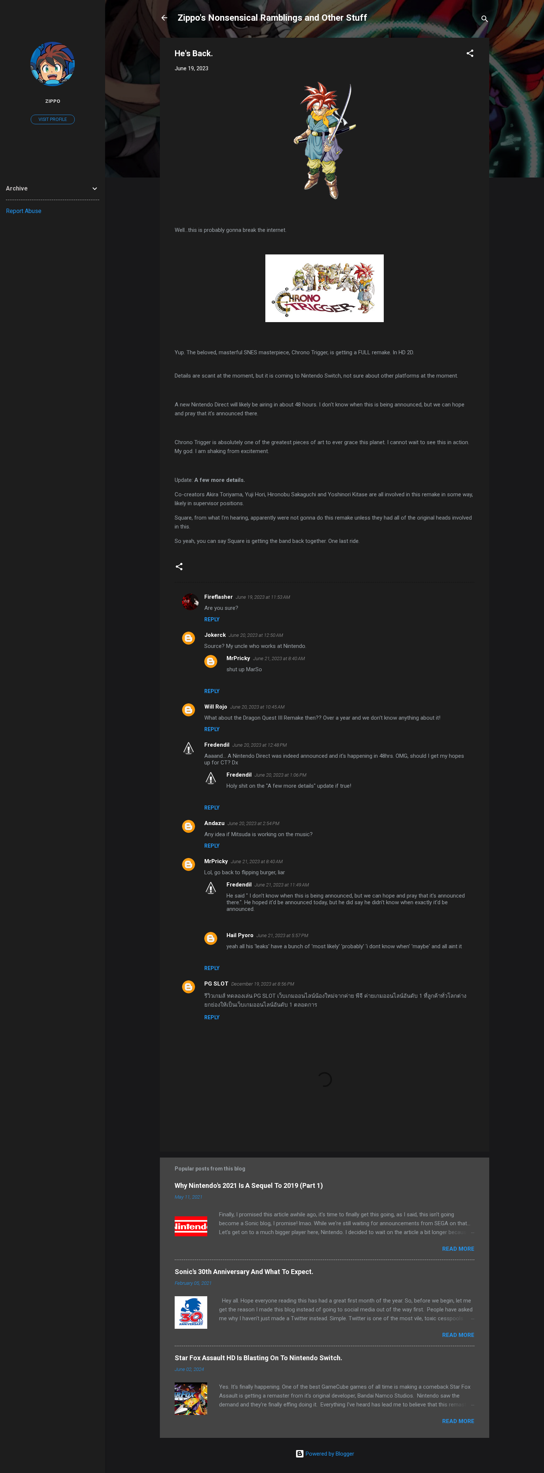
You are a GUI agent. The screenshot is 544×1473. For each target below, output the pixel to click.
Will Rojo (215, 706)
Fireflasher (218, 597)
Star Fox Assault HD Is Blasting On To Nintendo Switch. (258, 1358)
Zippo (52, 101)
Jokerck (215, 635)
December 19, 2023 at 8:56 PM (262, 984)
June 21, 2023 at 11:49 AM (282, 885)
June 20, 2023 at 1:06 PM (280, 775)
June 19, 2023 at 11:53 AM (263, 597)
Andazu (214, 823)
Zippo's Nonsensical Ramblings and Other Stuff (272, 18)
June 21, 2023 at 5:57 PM (282, 935)
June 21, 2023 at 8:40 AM (279, 658)
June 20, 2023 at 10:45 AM (257, 707)
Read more (458, 1249)
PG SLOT (216, 983)
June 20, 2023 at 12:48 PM (259, 745)
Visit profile (52, 119)
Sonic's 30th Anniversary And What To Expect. (244, 1272)
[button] (470, 54)
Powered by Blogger (329, 1453)
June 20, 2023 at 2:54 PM (253, 823)
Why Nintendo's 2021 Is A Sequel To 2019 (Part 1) (249, 1185)
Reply (211, 619)
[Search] (484, 20)
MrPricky (238, 658)
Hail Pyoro (239, 935)
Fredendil (216, 744)
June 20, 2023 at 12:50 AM (256, 635)
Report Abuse (23, 210)
